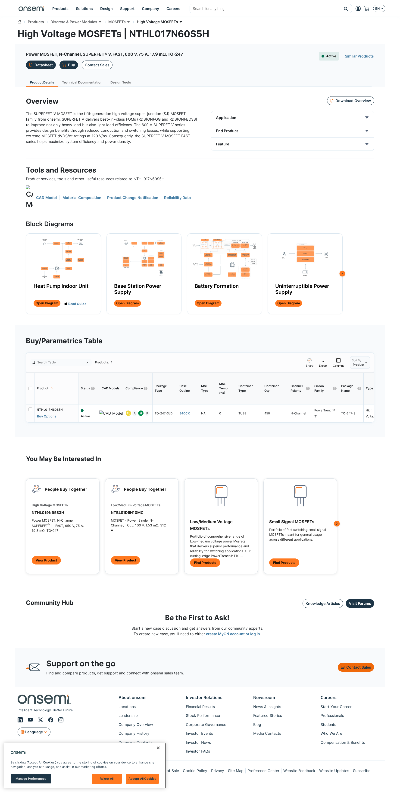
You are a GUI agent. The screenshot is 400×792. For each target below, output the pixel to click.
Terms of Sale (167, 770)
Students (328, 724)
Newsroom (264, 697)
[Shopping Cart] (368, 8)
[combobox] (265, 8)
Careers (329, 697)
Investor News (198, 742)
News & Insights (267, 706)
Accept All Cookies (142, 778)
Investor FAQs (198, 751)
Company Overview (136, 724)
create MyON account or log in (233, 634)
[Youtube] (31, 720)
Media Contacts (267, 733)
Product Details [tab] (42, 82)
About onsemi (133, 697)
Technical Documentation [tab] (82, 82)
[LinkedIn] (21, 720)
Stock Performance (203, 715)
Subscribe (361, 770)
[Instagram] (60, 720)
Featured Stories (267, 715)
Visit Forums (360, 603)
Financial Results (200, 706)
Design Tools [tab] (120, 82)
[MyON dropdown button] (359, 8)
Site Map (236, 770)
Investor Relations (204, 697)
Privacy (217, 770)
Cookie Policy (195, 770)
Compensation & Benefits (343, 742)
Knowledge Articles (323, 603)
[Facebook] (51, 720)
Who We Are (331, 733)
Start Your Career (336, 706)
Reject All (106, 778)
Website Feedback (299, 770)
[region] (85, 765)
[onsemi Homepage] (32, 8)
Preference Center (263, 770)
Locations (127, 706)
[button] (346, 8)
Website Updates (334, 770)
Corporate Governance (206, 724)
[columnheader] (56, 388)
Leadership (128, 715)
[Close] (158, 748)
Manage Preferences (31, 778)
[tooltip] (323, 362)
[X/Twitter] (41, 720)
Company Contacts (136, 742)
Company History (134, 733)
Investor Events (199, 733)
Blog (257, 724)
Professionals (332, 715)
